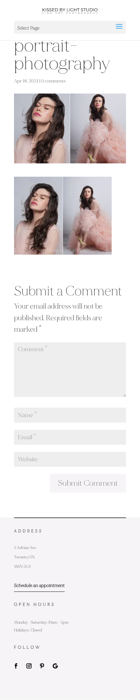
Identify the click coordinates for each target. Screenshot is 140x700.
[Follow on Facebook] (16, 666)
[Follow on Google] (55, 666)
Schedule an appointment (39, 585)
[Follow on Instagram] (29, 666)
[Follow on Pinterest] (42, 666)
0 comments (53, 81)
